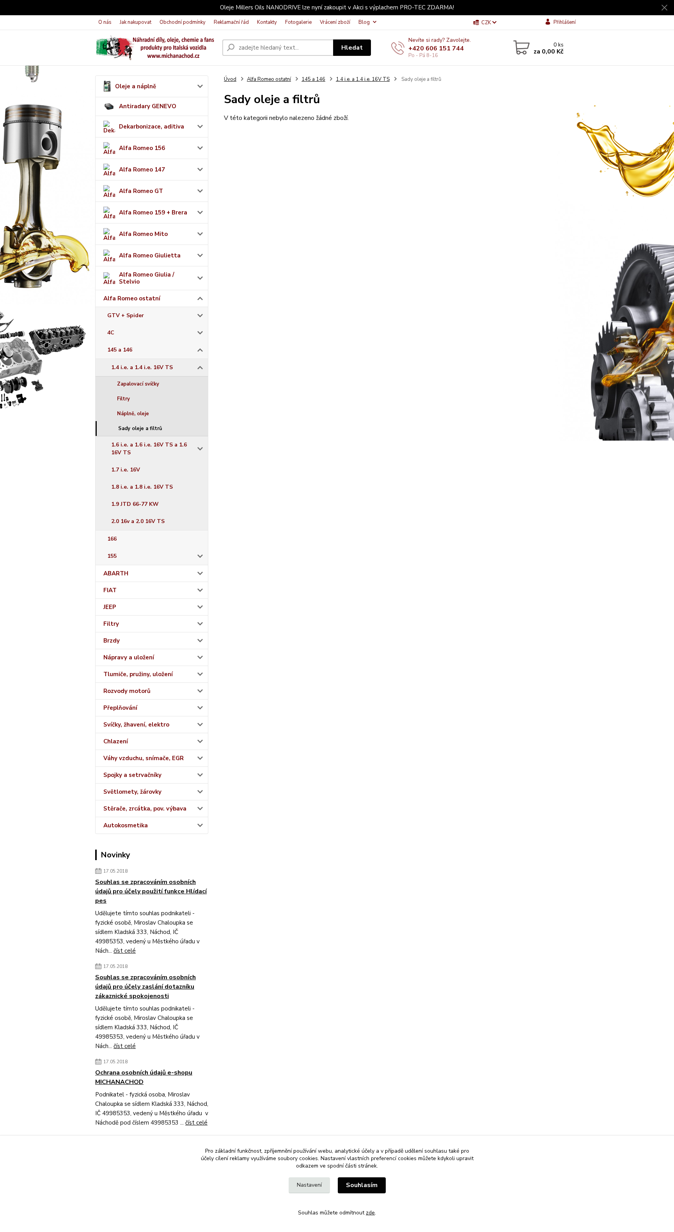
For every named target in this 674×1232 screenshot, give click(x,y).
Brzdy (111, 641)
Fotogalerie (298, 22)
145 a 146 (119, 350)
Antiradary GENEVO (147, 106)
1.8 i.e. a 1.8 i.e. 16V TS (142, 487)
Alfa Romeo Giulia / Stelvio (146, 278)
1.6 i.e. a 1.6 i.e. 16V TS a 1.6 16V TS (149, 448)
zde (370, 1212)
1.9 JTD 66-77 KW (135, 504)
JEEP (109, 607)
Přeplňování (120, 708)
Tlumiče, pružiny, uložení (138, 674)
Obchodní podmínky (183, 22)
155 (112, 556)
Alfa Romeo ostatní (131, 298)
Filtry (123, 398)
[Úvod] (155, 47)
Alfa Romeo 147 (142, 169)
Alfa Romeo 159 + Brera (153, 212)
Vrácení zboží (335, 22)
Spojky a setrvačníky (132, 775)
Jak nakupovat (135, 22)
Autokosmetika (125, 825)
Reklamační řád (231, 22)
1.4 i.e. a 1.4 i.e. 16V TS (142, 367)
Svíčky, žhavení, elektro (136, 724)
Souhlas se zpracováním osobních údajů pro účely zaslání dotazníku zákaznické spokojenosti (145, 986)
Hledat (352, 47)
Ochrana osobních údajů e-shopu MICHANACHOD (143, 1077)
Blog (364, 22)
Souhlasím (362, 1185)
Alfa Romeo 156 (142, 148)
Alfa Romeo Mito (143, 234)
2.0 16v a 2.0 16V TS (138, 521)
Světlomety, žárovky (132, 792)
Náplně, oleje (133, 413)
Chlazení (115, 741)
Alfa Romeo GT (141, 191)
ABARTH (115, 573)
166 (112, 539)
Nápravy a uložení (128, 657)
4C (110, 332)
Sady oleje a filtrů (140, 428)
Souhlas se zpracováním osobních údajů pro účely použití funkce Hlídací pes (151, 891)
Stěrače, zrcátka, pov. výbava (144, 808)
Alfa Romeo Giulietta (150, 255)
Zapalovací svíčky (138, 383)
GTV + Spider (125, 315)
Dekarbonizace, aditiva (151, 126)
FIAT (110, 590)
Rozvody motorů (127, 691)
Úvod (230, 79)
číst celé (125, 951)
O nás (105, 22)
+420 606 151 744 (436, 48)
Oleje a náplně (135, 86)
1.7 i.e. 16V (125, 469)
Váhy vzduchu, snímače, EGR (143, 758)
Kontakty (267, 22)
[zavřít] (664, 8)
